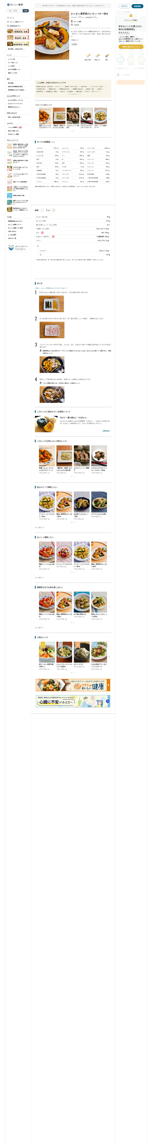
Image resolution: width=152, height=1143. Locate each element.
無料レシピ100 (12, 73)
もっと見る (38, 527)
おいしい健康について (17, 22)
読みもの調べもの (13, 131)
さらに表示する (73, 94)
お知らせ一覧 (12, 238)
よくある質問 (12, 235)
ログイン (124, 6)
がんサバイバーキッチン (15, 103)
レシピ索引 (11, 66)
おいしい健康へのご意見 (15, 228)
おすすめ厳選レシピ (14, 69)
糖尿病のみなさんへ (14, 107)
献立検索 (10, 83)
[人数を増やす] (53, 210)
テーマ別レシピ (12, 62)
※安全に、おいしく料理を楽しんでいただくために (50, 288)
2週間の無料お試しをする (131, 47)
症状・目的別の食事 (14, 117)
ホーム (12, 18)
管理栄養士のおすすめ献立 (16, 90)
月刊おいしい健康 (13, 134)
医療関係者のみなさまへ (15, 221)
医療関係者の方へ (15, 26)
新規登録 (137, 6)
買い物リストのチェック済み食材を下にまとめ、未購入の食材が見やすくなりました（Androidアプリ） (73, 5)
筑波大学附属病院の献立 (15, 86)
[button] (72, 131)
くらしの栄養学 (13, 127)
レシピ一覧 (11, 59)
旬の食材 (74, 44)
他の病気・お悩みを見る (15, 49)
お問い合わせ (12, 231)
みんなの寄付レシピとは (15, 100)
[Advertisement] (73, 71)
